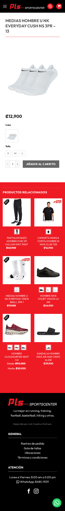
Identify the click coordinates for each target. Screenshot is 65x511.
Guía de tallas (32, 448)
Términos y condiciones (32, 457)
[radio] (11, 135)
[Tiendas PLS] (27, 6)
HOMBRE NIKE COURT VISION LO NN (48, 299)
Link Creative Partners (39, 423)
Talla (7, 146)
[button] (5, 6)
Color (8, 125)
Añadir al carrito (41, 164)
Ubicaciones (32, 453)
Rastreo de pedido (32, 443)
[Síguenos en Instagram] (36, 491)
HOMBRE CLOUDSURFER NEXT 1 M (17, 356)
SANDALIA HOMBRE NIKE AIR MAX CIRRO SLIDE (48, 356)
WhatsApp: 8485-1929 (34, 481)
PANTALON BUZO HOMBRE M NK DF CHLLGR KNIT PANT (16, 241)
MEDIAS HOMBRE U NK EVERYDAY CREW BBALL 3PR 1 (17, 299)
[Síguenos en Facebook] (28, 491)
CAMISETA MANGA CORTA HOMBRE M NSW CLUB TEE (48, 241)
